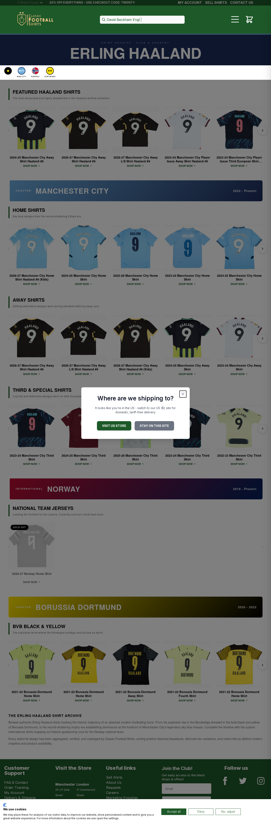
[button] (142, 20)
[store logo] (35, 19)
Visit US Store (114, 425)
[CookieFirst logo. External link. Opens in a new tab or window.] (4, 805)
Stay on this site (154, 425)
